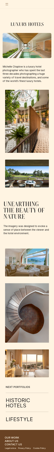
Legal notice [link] (10, 448)
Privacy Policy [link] (24, 448)
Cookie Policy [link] (39, 448)
